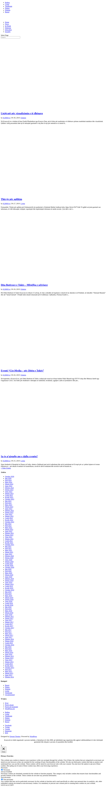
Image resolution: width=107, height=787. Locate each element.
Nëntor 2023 (9, 490)
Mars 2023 (8, 505)
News (7, 24)
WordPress (33, 736)
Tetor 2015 (8, 660)
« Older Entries (6, 468)
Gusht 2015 (9, 664)
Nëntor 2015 (9, 658)
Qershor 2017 (9, 628)
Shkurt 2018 (9, 613)
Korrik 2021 (9, 543)
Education (8, 30)
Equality (8, 32)
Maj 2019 (8, 592)
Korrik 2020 (9, 565)
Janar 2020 (8, 577)
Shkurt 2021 (9, 552)
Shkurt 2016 (9, 652)
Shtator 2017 (9, 622)
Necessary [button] (4, 768)
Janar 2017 (8, 637)
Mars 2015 (8, 671)
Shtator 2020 (9, 562)
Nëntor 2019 (9, 580)
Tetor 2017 (8, 620)
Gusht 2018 (9, 603)
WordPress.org (10, 709)
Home (7, 22)
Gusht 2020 (9, 563)
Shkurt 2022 (9, 529)
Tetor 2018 (8, 601)
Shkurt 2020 (9, 575)
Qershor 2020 (9, 567)
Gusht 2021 (9, 541)
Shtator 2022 (9, 516)
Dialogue (8, 28)
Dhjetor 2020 (9, 556)
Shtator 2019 (9, 584)
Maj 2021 (8, 546)
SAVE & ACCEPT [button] (7, 785)
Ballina (7, 2)
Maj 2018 (8, 607)
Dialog (7, 8)
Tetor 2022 (8, 514)
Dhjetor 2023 (9, 488)
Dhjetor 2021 (9, 533)
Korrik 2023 (9, 497)
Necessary (6, 770)
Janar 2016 (8, 654)
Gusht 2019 (9, 586)
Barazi (7, 12)
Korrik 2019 (9, 588)
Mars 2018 (8, 611)
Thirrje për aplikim (11, 199)
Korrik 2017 (9, 626)
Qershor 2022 (9, 522)
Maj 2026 (8, 478)
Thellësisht (8, 6)
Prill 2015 (8, 669)
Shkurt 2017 (9, 635)
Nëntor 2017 (9, 618)
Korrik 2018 (9, 605)
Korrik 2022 (9, 520)
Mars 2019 (8, 596)
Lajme (7, 4)
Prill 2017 (8, 632)
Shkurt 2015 (9, 673)
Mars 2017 (8, 633)
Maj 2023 (8, 501)
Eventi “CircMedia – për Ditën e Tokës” (22, 370)
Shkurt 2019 (9, 598)
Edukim (7, 10)
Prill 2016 (8, 649)
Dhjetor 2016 (9, 639)
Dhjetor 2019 (9, 579)
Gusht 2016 (9, 643)
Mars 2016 (8, 650)
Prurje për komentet (11, 707)
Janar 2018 (8, 615)
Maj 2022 (8, 524)
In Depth (8, 26)
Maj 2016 (8, 647)
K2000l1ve (6, 118)
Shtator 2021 (9, 539)
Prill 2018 (8, 609)
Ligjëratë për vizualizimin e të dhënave (22, 113)
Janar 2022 (8, 531)
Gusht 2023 (9, 495)
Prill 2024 (8, 480)
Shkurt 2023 (9, 507)
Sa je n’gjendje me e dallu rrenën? (19, 456)
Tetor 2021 (8, 537)
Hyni (6, 703)
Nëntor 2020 (9, 558)
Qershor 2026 (9, 476)
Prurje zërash (9, 705)
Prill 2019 (8, 594)
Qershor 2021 (9, 545)
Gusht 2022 (9, 518)
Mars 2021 (8, 550)
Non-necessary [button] (6, 777)
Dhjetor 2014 (9, 677)
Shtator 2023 (9, 493)
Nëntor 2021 (9, 535)
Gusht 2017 (9, 624)
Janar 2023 (8, 509)
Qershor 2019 (9, 590)
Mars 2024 (8, 482)
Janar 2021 (8, 554)
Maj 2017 (8, 630)
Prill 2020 (8, 571)
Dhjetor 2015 (9, 656)
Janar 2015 (8, 675)
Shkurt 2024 (9, 484)
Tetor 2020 (8, 560)
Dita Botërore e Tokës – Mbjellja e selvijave (24, 285)
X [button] (1, 745)
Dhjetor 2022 (9, 510)
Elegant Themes (15, 736)
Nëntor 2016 (9, 641)
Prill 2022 (8, 526)
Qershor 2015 (9, 668)
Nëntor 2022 (9, 512)
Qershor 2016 (9, 645)
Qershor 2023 (9, 499)
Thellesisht (8, 693)
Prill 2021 (8, 548)
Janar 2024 (8, 486)
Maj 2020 (8, 569)
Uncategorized (10, 695)
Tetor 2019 (8, 582)
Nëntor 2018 (9, 599)
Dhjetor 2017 (9, 616)
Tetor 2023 (8, 492)
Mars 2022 (8, 527)
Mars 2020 (8, 573)
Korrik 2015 (9, 666)
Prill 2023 (8, 503)
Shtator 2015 (9, 662)
